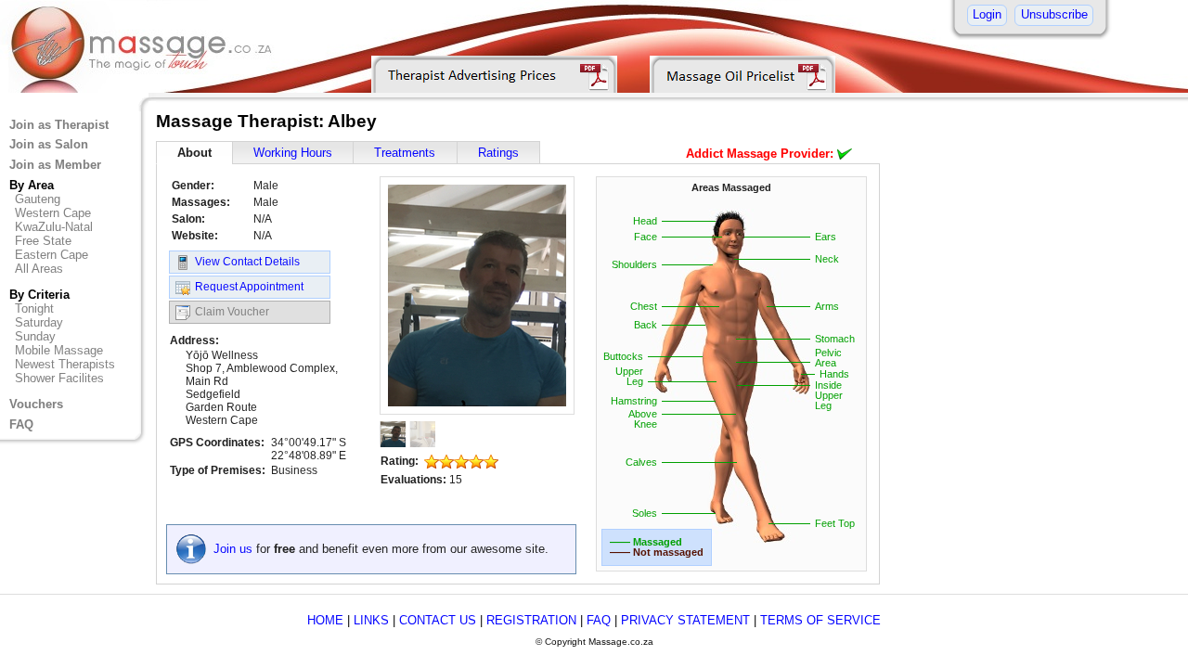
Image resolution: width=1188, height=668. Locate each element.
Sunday (35, 336)
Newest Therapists (65, 364)
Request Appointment (249, 286)
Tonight (34, 308)
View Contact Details (247, 261)
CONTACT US (437, 620)
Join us (232, 549)
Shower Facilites (59, 378)
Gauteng (37, 199)
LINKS (371, 620)
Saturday (39, 322)
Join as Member (55, 165)
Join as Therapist (59, 125)
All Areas (39, 269)
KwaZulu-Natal (54, 227)
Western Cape (53, 213)
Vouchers (36, 404)
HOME (325, 620)
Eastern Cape (51, 255)
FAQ (21, 424)
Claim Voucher (232, 311)
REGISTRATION (531, 620)
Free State (43, 241)
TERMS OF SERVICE (820, 620)
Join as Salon (48, 144)
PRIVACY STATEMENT (685, 620)
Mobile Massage (59, 350)
